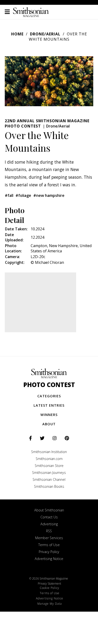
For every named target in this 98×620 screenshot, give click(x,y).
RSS (49, 531)
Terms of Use (49, 544)
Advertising (49, 524)
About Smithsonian (49, 510)
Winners (49, 414)
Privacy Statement (49, 583)
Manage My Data (49, 604)
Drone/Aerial (45, 34)
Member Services (49, 538)
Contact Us (49, 517)
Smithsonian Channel (49, 479)
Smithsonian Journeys (49, 472)
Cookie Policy (49, 588)
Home (17, 34)
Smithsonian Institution (49, 451)
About (49, 424)
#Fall (9, 195)
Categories (49, 396)
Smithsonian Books (49, 486)
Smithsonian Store (49, 465)
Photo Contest (49, 385)
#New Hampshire (48, 195)
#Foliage (23, 195)
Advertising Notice (49, 558)
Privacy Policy (49, 551)
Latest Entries (49, 405)
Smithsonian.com (49, 458)
